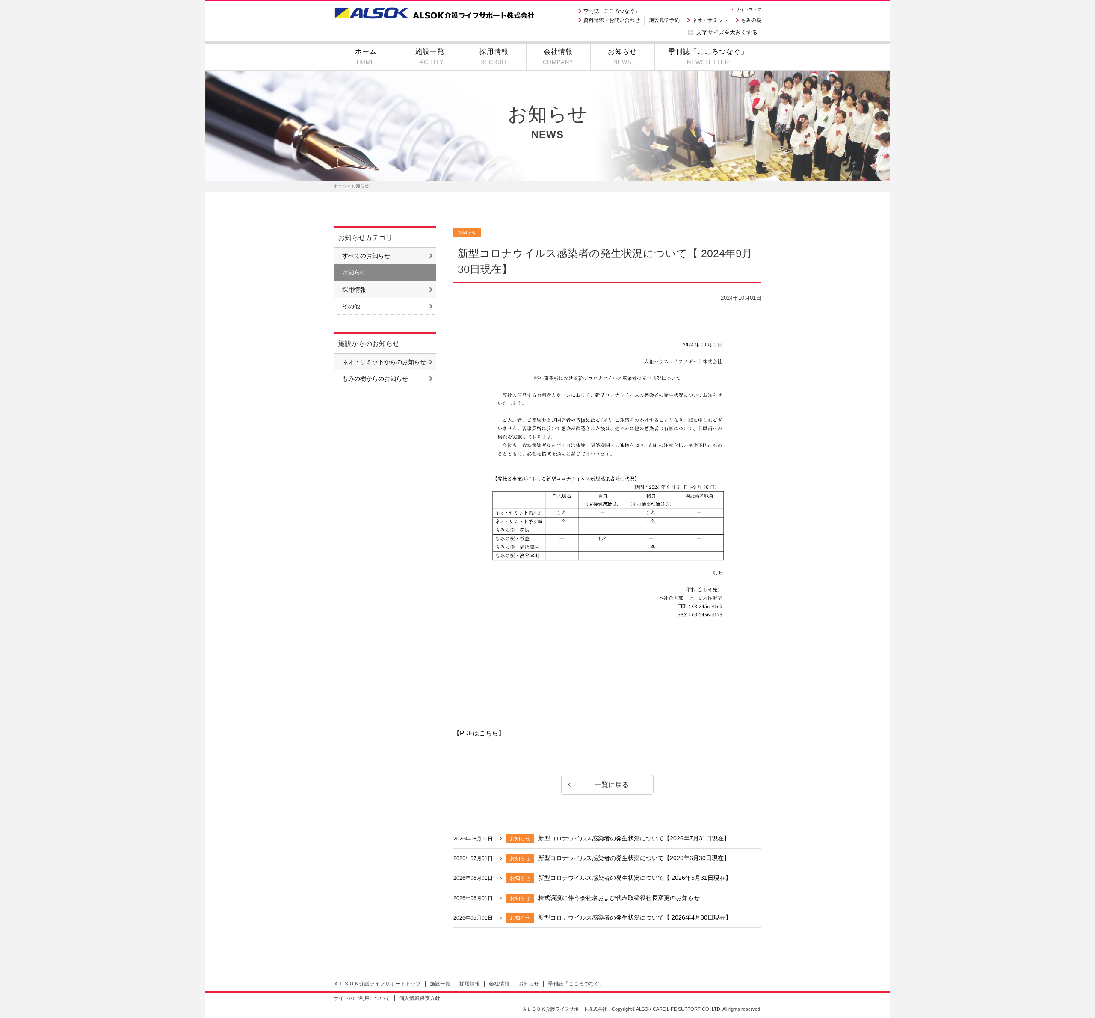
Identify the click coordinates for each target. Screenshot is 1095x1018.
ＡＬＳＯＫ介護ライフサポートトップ (377, 984)
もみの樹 (751, 20)
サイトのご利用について (362, 998)
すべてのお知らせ (366, 255)
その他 (351, 306)
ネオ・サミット (710, 20)
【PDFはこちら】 (479, 733)
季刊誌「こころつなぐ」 (611, 11)
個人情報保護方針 (419, 998)
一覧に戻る (612, 784)
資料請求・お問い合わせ (611, 20)
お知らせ (354, 272)
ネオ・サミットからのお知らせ (384, 361)
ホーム (340, 185)
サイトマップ (748, 9)
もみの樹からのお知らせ (375, 378)
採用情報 (354, 289)
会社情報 (499, 984)
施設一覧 (440, 984)
